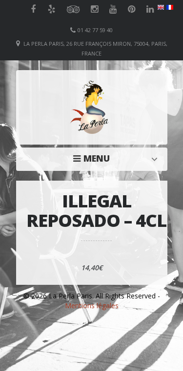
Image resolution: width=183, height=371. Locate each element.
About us (94, 158)
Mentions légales (92, 305)
